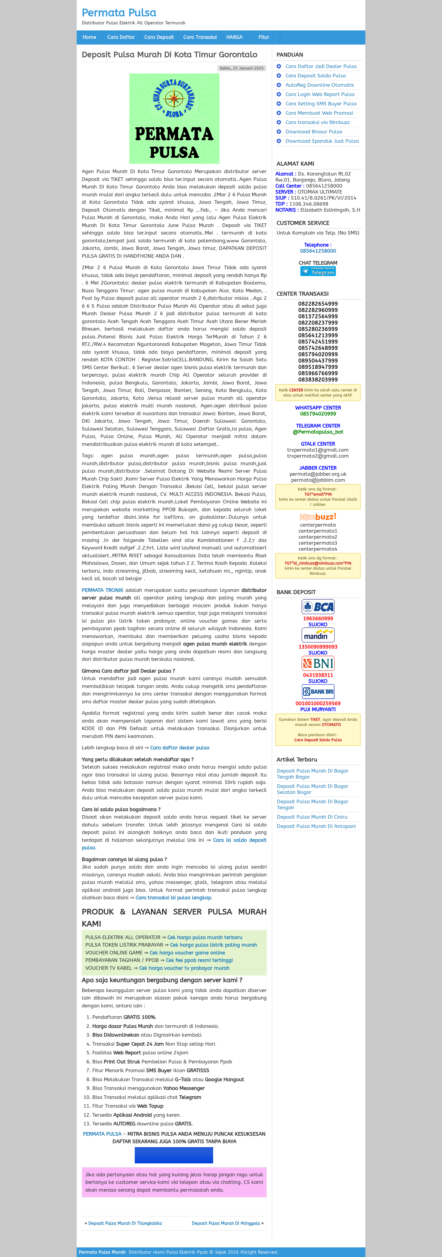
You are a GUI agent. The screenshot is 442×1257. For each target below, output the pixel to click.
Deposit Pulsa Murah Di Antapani (316, 826)
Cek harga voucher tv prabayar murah (184, 968)
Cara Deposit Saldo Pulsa (316, 76)
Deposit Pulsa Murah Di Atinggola (226, 1223)
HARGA (234, 37)
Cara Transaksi (200, 37)
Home (89, 37)
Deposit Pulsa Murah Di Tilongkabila (125, 1223)
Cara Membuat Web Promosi (319, 113)
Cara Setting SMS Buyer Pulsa (321, 104)
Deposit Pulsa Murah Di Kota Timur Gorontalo (169, 54)
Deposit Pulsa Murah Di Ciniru (312, 817)
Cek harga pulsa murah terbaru (204, 937)
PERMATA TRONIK (102, 590)
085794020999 (318, 414)
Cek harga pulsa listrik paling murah (213, 945)
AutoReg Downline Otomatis (320, 85)
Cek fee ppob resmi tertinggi (199, 960)
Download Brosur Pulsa (314, 132)
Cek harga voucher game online (187, 953)
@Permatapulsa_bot (318, 432)
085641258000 (318, 251)
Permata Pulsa (119, 12)
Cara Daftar (121, 37)
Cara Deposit (159, 37)
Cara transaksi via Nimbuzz (318, 122)
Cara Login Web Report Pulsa (320, 94)
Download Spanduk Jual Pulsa (322, 141)
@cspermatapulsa (318, 281)
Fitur (264, 37)
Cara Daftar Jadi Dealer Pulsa (321, 66)
